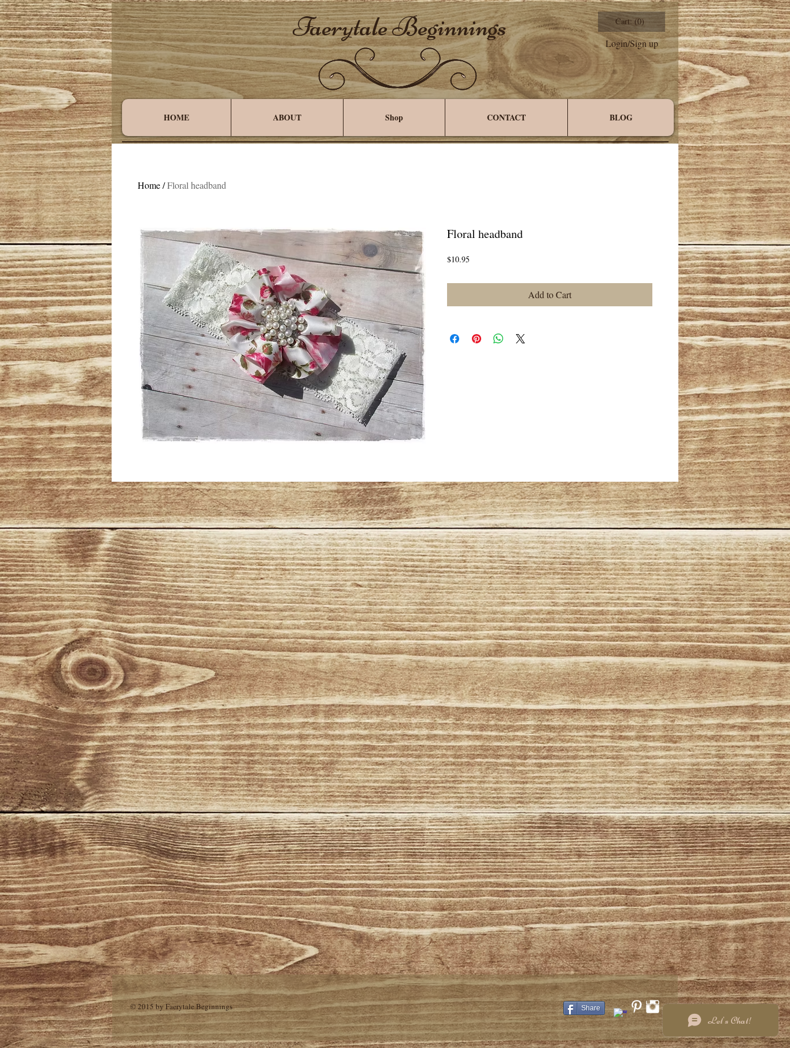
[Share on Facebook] (455, 339)
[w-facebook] (620, 1014)
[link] (630, 22)
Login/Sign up (632, 43)
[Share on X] (520, 339)
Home (149, 185)
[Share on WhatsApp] (498, 339)
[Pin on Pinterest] (476, 339)
